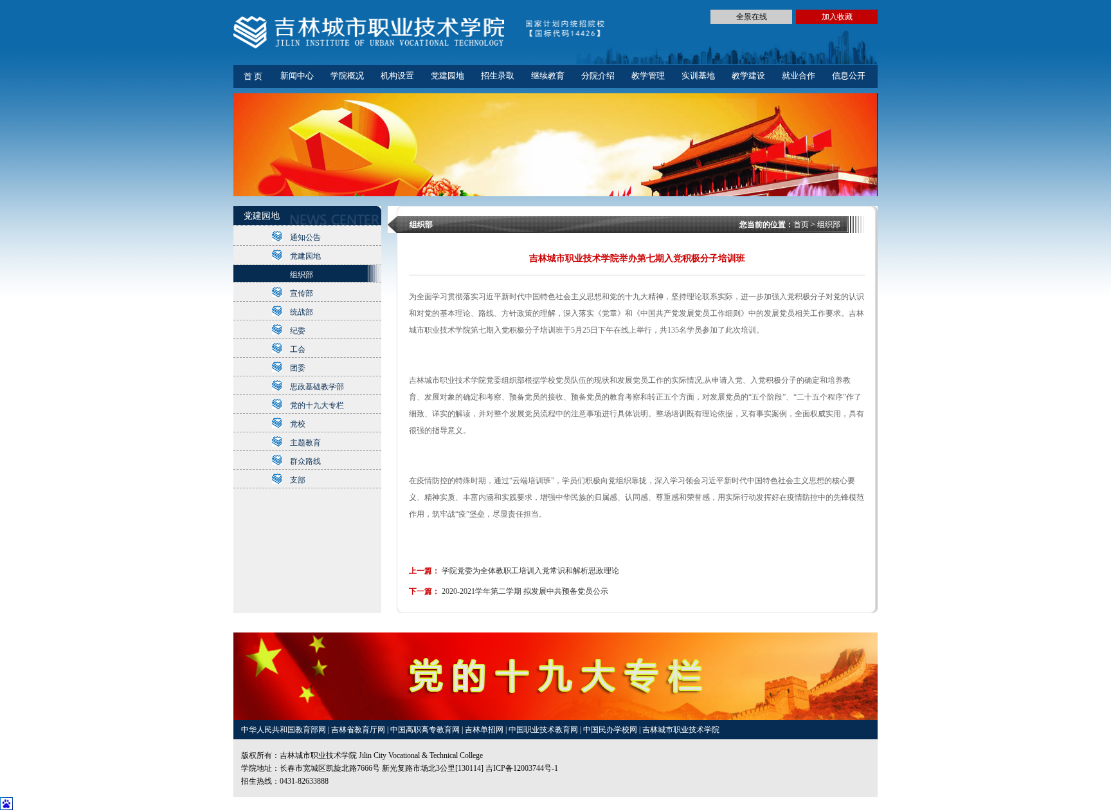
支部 (297, 479)
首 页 (253, 76)
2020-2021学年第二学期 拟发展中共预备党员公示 (525, 591)
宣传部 (301, 293)
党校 (297, 424)
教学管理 (648, 75)
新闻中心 (297, 75)
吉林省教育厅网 (358, 729)
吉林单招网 (485, 729)
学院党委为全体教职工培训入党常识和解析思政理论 (530, 570)
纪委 (297, 330)
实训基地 (698, 75)
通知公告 (305, 237)
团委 (297, 368)
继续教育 (548, 75)
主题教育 (305, 442)
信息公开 (848, 75)
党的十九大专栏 (317, 405)
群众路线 (305, 461)
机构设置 (397, 75)
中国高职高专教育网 (426, 729)
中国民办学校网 (611, 729)
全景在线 (751, 16)
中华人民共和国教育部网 (284, 729)
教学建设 (748, 75)
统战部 (301, 312)
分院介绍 (598, 75)
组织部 (301, 274)
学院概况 (347, 75)
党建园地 (447, 75)
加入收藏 (837, 16)
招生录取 (497, 75)
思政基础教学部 (317, 386)
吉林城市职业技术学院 (680, 729)
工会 (297, 349)
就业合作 (798, 75)
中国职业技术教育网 (544, 729)
